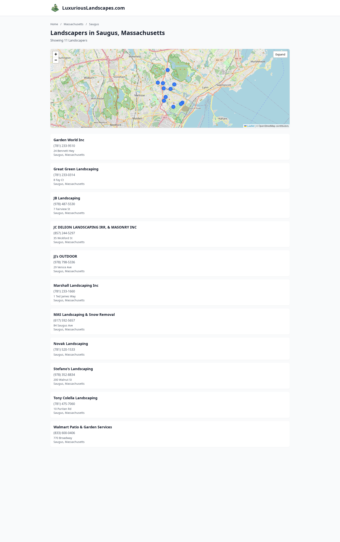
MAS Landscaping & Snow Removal (84, 314)
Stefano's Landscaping (73, 368)
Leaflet (250, 125)
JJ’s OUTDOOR (65, 256)
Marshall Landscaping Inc (76, 285)
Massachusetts (73, 24)
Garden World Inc (69, 139)
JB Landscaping (67, 198)
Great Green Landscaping (76, 169)
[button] (164, 101)
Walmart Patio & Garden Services (83, 427)
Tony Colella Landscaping (75, 397)
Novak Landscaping (71, 343)
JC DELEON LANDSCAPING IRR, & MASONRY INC (95, 227)
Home (54, 24)
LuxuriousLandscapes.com (93, 8)
